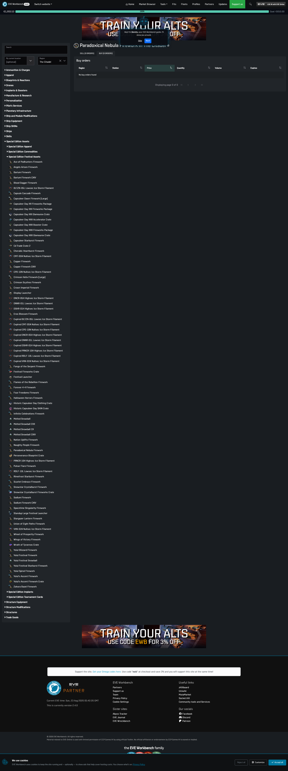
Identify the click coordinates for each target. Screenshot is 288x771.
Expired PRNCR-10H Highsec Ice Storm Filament (38, 351)
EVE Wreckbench (121, 721)
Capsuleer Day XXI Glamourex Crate (31, 214)
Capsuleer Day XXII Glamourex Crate (31, 235)
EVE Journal (119, 717)
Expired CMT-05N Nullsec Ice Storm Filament (36, 324)
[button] (16, 4)
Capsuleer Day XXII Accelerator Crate (32, 219)
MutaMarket (185, 694)
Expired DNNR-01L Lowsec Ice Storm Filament (37, 340)
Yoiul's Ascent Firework (25, 576)
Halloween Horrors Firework (27, 398)
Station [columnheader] (115, 68)
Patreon (186, 721)
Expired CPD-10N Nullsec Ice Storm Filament (36, 329)
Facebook (187, 714)
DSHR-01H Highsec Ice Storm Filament (33, 309)
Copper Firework (21, 261)
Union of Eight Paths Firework (29, 524)
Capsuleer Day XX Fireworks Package (32, 204)
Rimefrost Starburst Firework (28, 476)
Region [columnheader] (82, 68)
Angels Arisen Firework (25, 167)
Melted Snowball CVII (24, 424)
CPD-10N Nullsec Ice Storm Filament (32, 272)
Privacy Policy (139, 765)
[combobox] (15, 60)
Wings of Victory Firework (26, 539)
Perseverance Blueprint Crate (28, 455)
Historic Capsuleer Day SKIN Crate (31, 408)
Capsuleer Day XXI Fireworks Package (32, 209)
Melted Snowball (21, 419)
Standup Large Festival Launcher (30, 513)
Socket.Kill (184, 698)
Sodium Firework (22, 497)
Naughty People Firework (26, 445)
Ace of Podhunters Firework (27, 162)
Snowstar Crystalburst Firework (30, 487)
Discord (186, 717)
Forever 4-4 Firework (24, 387)
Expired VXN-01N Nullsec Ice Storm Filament (36, 361)
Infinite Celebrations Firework (28, 413)
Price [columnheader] (149, 68)
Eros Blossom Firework (25, 314)
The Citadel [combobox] (45, 62)
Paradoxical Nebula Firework (28, 450)
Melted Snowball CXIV (24, 434)
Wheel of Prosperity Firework (28, 534)
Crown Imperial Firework (26, 287)
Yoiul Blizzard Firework (25, 550)
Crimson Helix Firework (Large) (29, 277)
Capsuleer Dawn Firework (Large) (30, 198)
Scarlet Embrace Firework (26, 482)
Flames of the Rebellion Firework (30, 382)
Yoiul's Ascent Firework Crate (28, 581)
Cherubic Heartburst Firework (28, 251)
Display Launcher (22, 293)
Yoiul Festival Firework (25, 555)
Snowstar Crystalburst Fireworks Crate (33, 492)
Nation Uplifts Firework (25, 440)
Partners (117, 687)
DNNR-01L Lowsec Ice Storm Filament (33, 303)
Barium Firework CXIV (24, 177)
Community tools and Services (194, 702)
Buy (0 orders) (106, 53)
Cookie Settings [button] (121, 702)
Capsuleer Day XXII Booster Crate (30, 225)
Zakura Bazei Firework (25, 586)
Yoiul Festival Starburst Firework (30, 566)
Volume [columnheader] (218, 68)
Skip (140, 41)
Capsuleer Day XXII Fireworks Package (33, 230)
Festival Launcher (22, 377)
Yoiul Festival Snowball (25, 560)
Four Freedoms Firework (26, 393)
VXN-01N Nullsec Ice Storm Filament (32, 529)
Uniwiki (182, 691)
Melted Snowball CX (23, 429)
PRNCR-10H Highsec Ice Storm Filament (34, 461)
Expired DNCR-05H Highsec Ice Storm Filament (37, 335)
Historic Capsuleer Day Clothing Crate (32, 403)
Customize (259, 762)
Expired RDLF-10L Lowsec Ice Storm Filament (37, 356)
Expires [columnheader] (253, 68)
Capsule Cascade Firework (26, 193)
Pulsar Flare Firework (24, 466)
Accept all (278, 762)
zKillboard (184, 687)
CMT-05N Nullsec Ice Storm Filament (32, 256)
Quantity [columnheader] (180, 68)
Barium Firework (22, 172)
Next (148, 41)
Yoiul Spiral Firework (24, 571)
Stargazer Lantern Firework (27, 518)
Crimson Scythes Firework (27, 282)
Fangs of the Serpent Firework (29, 366)
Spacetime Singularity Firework (29, 508)
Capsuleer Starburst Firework (28, 240)
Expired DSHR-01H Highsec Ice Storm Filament (37, 345)
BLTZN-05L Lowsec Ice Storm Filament (33, 188)
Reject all (241, 762)
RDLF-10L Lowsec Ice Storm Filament (32, 471)
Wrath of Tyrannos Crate (26, 545)
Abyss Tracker (120, 714)
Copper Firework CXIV (24, 267)
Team (115, 694)
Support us (118, 691)
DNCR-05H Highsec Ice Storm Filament (33, 298)
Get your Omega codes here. (107, 671)
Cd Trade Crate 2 (21, 246)
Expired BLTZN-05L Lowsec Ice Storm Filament (37, 319)
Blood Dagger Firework (25, 183)
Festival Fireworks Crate (26, 371)
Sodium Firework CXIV (24, 503)
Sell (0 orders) (87, 53)
